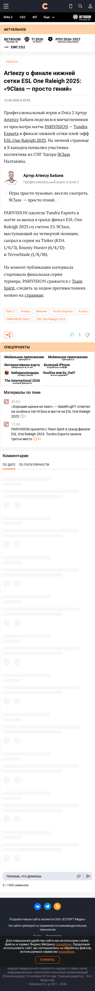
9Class (82, 311)
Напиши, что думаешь (24, 876)
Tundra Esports (63, 311)
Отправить (88, 876)
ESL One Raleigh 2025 (51, 319)
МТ (35, 17)
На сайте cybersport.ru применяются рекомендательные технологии (47, 927)
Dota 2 (8, 17)
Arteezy (25, 311)
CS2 (22, 17)
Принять (47, 960)
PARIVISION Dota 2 (18, 319)
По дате (9, 464)
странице (34, 295)
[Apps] (71, 6)
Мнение (41, 311)
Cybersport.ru (37, 984)
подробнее (63, 944)
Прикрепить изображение (78, 876)
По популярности (34, 464)
